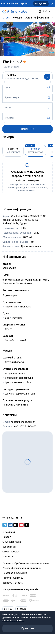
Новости (7, 536)
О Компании (8, 532)
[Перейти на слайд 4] (29, 53)
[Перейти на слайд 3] (27, 53)
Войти (46, 11)
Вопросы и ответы (12, 582)
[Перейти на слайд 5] (31, 53)
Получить (40, 3)
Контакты (7, 556)
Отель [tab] (6, 17)
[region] (27, 39)
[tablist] (27, 17)
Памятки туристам (12, 577)
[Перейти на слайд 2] (25, 53)
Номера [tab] (17, 17)
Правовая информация (14, 573)
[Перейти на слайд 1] (23, 53)
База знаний (9, 546)
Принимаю (27, 628)
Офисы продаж (10, 551)
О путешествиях (11, 541)
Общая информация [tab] (37, 17)
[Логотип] (14, 11)
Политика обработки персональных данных (26, 563)
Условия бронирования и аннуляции (21, 568)
